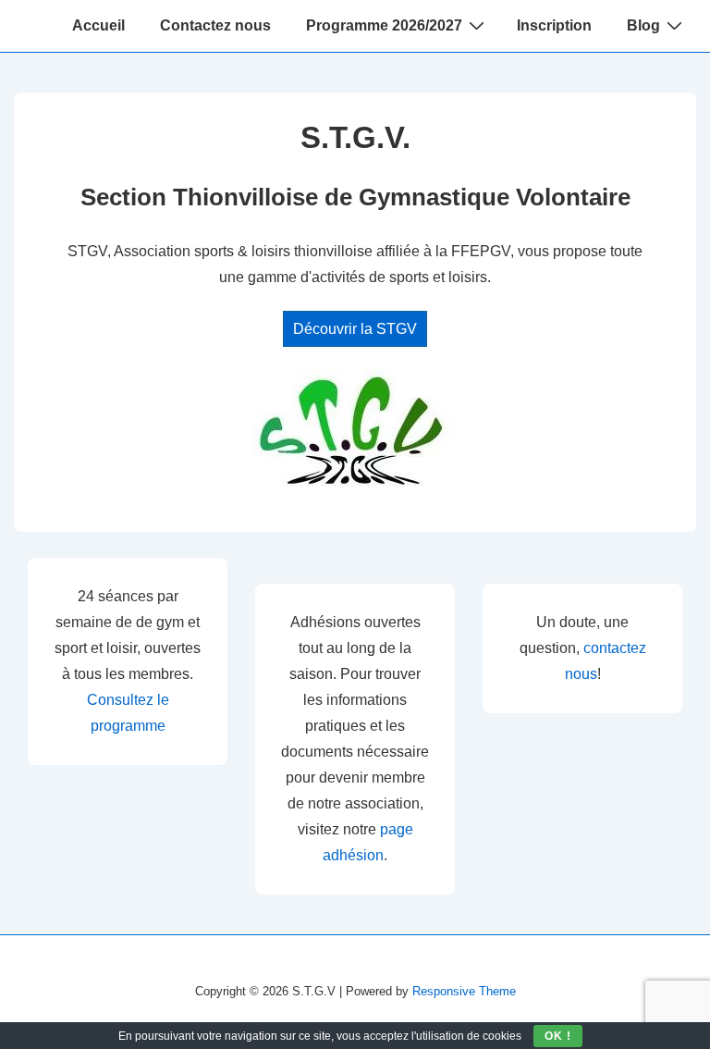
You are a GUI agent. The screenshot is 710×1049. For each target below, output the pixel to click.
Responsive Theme (464, 991)
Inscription (554, 25)
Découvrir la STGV (355, 329)
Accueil (98, 25)
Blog (643, 25)
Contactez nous (215, 25)
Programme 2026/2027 (384, 25)
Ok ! (558, 1036)
